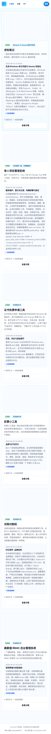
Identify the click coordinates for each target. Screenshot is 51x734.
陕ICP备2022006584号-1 (13, 730)
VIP (24, 4)
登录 (46, 4)
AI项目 (11, 4)
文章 (18, 4)
